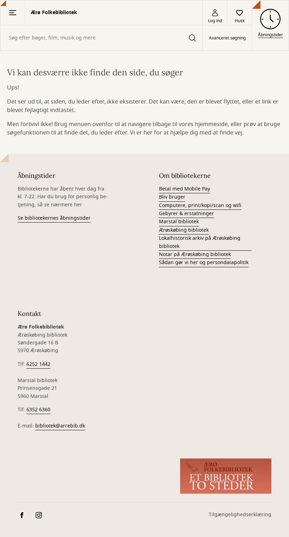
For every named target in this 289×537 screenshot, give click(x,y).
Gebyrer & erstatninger (186, 213)
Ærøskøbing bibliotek (184, 230)
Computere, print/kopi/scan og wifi (200, 205)
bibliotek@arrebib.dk (60, 426)
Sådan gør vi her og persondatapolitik (203, 262)
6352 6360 (38, 409)
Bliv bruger (172, 197)
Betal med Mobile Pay (184, 189)
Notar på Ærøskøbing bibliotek (195, 254)
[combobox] (101, 37)
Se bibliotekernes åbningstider (54, 218)
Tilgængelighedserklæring (240, 514)
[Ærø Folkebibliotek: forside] (225, 476)
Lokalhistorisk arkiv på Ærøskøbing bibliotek (199, 242)
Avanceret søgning (227, 38)
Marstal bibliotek (179, 221)
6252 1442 (38, 364)
